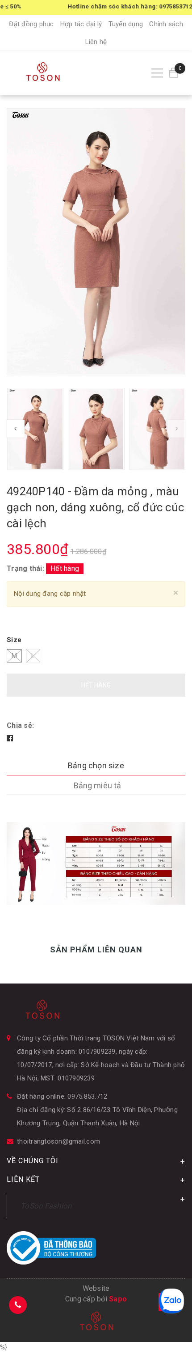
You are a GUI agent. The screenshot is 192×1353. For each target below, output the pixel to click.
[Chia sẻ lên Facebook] (10, 738)
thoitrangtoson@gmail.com (58, 1141)
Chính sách (166, 24)
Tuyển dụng (126, 24)
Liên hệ (96, 42)
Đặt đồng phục (31, 24)
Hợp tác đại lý (81, 24)
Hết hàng (96, 685)
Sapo (118, 1299)
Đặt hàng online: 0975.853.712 (62, 1096)
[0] (174, 72)
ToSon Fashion (46, 1205)
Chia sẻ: (20, 725)
